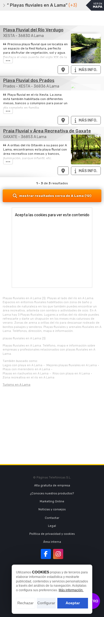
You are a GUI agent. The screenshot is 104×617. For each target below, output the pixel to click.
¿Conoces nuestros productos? (52, 493)
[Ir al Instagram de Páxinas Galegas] (58, 554)
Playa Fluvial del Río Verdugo (33, 29)
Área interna (52, 542)
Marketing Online (52, 501)
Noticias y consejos (52, 509)
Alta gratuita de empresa (52, 485)
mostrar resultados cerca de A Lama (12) (55, 196)
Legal (52, 526)
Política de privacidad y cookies (52, 534)
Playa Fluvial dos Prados (28, 80)
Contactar (52, 518)
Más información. (71, 590)
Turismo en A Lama (16, 384)
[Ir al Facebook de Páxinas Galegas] (46, 554)
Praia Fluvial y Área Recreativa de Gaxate (47, 131)
